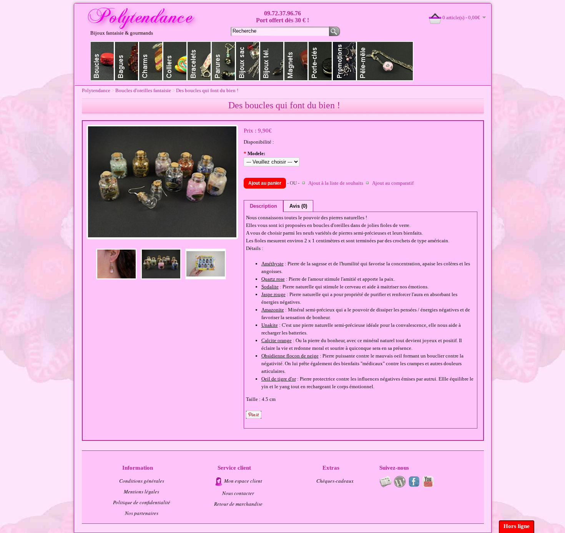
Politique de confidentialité (141, 502)
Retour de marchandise (238, 503)
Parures (223, 61)
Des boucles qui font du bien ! (207, 90)
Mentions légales (141, 491)
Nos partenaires (141, 513)
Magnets (296, 61)
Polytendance (96, 90)
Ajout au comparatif (393, 183)
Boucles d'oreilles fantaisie (143, 90)
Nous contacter (238, 493)
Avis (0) (298, 206)
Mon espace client (243, 480)
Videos (428, 481)
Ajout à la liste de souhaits (335, 183)
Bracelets (199, 61)
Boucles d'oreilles (102, 61)
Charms (151, 61)
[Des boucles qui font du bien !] (162, 237)
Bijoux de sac (248, 61)
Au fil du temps (400, 481)
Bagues (127, 61)
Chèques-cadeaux (335, 480)
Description (263, 206)
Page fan (414, 481)
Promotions (344, 61)
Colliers (175, 61)
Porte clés (320, 61)
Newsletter (385, 481)
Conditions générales (141, 480)
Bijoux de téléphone (272, 61)
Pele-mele (385, 61)
